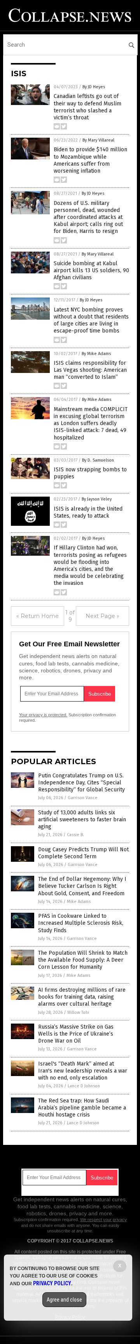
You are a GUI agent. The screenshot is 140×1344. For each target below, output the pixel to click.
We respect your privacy (103, 1219)
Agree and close (64, 1300)
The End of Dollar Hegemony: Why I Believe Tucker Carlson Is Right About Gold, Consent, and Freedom (82, 886)
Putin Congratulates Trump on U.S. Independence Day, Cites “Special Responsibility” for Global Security (81, 782)
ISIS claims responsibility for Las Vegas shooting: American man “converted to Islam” (90, 370)
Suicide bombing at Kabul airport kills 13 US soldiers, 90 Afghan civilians (91, 270)
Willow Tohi (78, 1012)
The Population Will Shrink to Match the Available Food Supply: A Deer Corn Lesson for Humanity (83, 960)
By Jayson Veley (97, 499)
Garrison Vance (83, 797)
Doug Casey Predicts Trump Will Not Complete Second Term (83, 853)
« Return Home (37, 616)
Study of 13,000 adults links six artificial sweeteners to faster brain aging (82, 819)
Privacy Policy (52, 1283)
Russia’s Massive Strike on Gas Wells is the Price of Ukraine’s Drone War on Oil (76, 1034)
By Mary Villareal (98, 140)
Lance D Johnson (84, 1085)
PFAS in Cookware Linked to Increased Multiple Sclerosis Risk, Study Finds (80, 923)
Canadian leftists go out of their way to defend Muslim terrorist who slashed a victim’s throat (87, 107)
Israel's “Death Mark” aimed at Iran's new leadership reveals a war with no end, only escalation (82, 1070)
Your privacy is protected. (43, 714)
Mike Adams (79, 901)
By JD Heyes (93, 86)
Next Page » (102, 616)
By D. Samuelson (98, 460)
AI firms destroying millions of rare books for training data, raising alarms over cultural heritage (82, 997)
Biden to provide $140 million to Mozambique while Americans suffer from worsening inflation (90, 160)
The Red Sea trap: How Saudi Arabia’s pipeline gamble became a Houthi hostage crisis (82, 1107)
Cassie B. (75, 834)
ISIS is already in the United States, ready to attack (88, 512)
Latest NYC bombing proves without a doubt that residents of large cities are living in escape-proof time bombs (91, 320)
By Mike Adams (96, 353)
